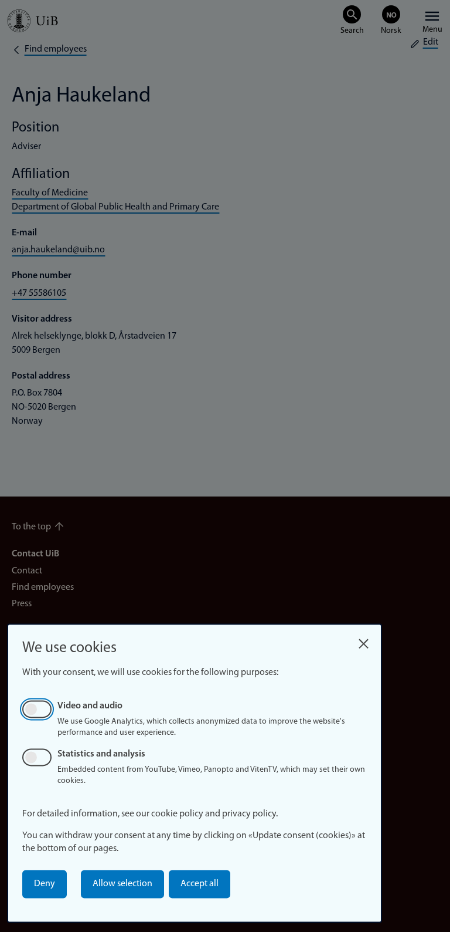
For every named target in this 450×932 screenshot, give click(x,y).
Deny (44, 884)
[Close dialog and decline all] (363, 640)
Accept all (199, 884)
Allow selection (122, 884)
